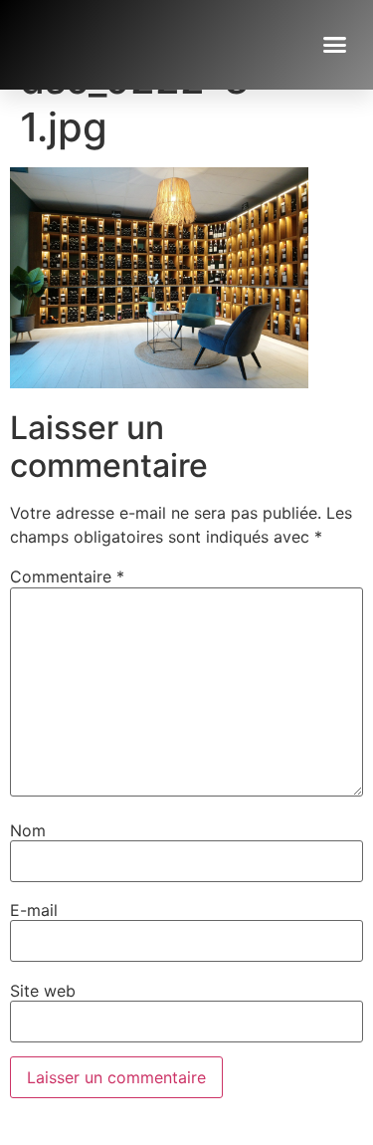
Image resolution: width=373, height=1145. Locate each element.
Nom (28, 830)
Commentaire (67, 576)
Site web (43, 991)
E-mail (34, 910)
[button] (335, 45)
